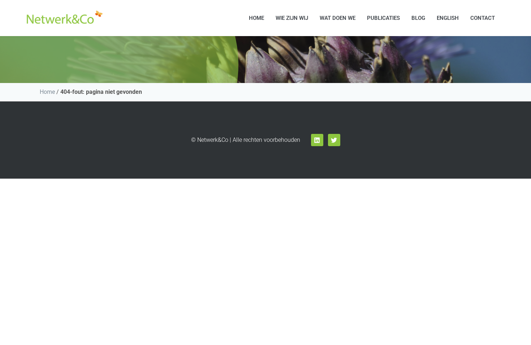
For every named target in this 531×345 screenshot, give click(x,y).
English (448, 18)
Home (256, 18)
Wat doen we (337, 18)
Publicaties (383, 18)
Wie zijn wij (292, 18)
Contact (482, 18)
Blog (418, 18)
